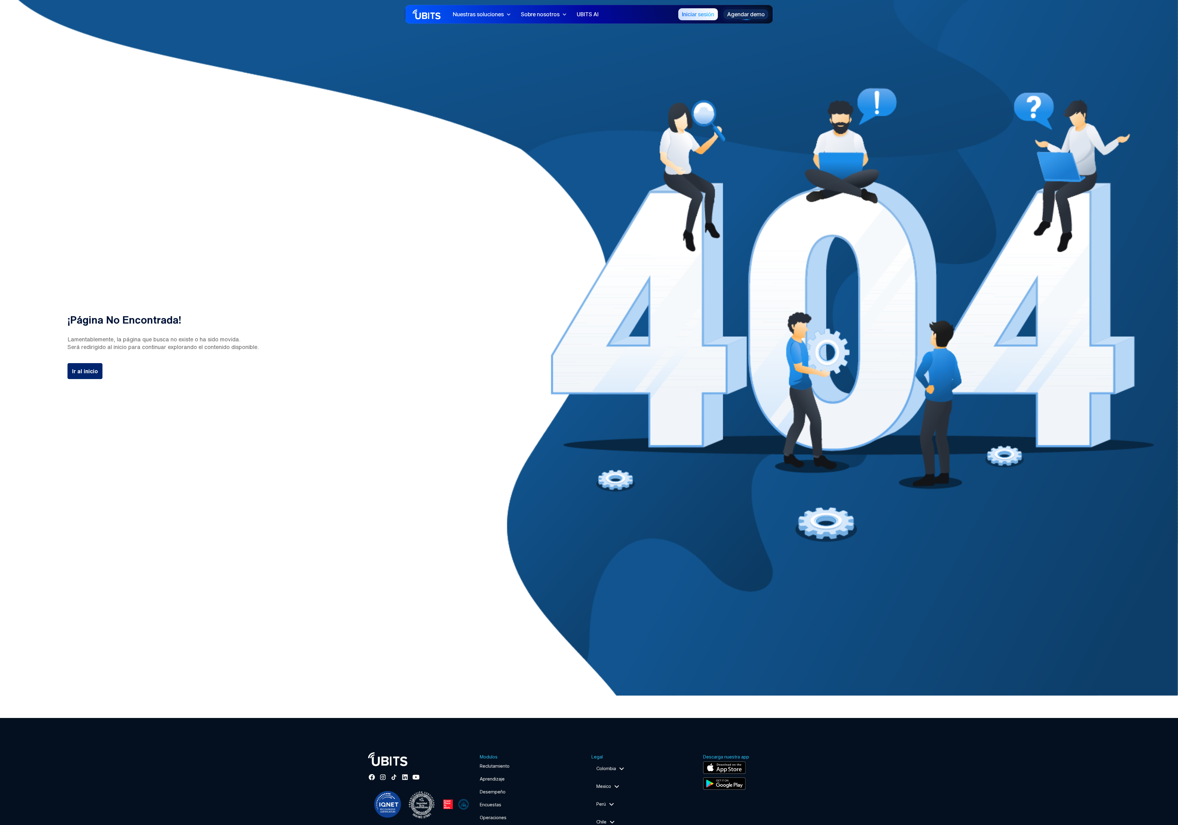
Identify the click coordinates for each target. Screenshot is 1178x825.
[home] (427, 14)
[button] (482, 14)
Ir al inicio (85, 371)
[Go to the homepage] (387, 759)
